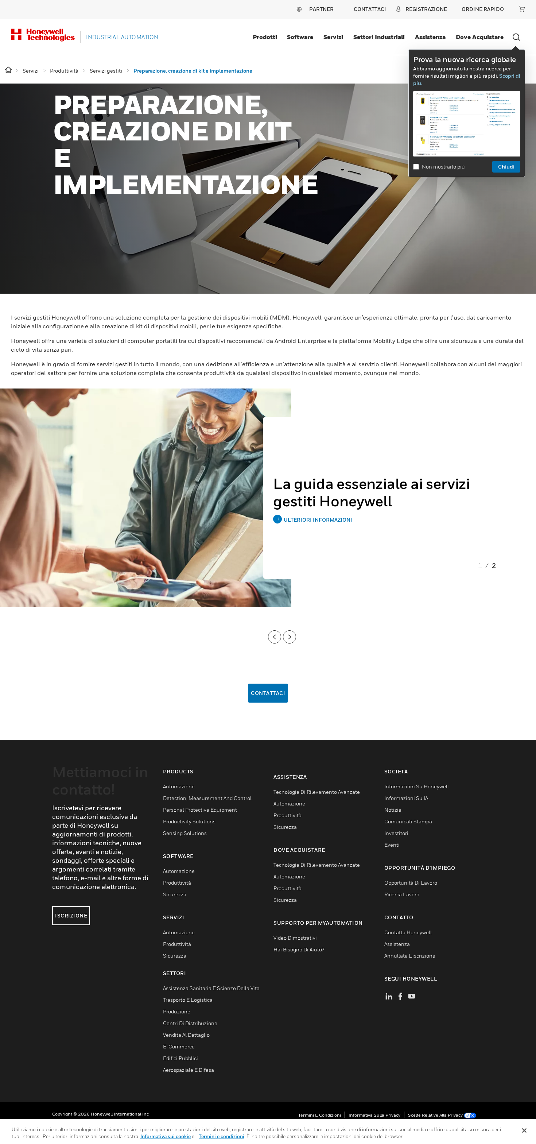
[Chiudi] (524, 1130)
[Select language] (299, 9)
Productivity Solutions (189, 821)
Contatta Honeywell (408, 932)
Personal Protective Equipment (200, 810)
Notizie (392, 810)
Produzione (176, 1011)
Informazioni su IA (406, 798)
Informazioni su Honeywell (416, 786)
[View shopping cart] (521, 8)
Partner (321, 9)
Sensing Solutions (185, 833)
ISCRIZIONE (71, 915)
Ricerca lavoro (401, 894)
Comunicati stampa (408, 821)
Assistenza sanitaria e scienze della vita (211, 988)
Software (300, 36)
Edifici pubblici (180, 1058)
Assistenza (430, 36)
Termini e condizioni (319, 1115)
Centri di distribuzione (190, 1023)
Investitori (396, 833)
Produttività (177, 883)
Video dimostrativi (295, 938)
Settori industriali (379, 36)
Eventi (392, 845)
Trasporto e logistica (188, 1000)
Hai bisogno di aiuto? (298, 949)
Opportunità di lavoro (410, 883)
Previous (274, 637)
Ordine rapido (483, 9)
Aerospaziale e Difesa (188, 1070)
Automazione (179, 786)
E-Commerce (179, 1046)
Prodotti (265, 36)
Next (289, 637)
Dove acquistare (480, 36)
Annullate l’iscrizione (409, 955)
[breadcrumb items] (9, 70)
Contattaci (268, 693)
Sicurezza (174, 894)
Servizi (333, 36)
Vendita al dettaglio (186, 1035)
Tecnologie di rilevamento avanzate (316, 792)
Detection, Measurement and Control (207, 798)
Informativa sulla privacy (374, 1115)
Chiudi (506, 166)
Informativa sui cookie (165, 1136)
